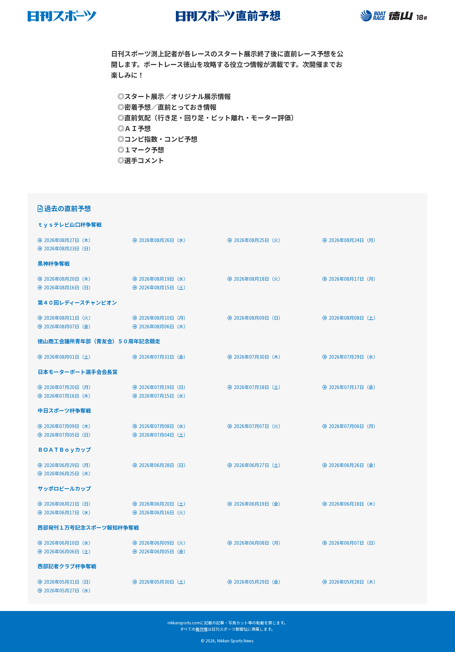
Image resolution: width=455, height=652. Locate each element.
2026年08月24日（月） (353, 240)
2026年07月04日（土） (163, 434)
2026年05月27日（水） (68, 590)
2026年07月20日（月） (68, 387)
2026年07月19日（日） (163, 387)
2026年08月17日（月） (353, 278)
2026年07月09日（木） (68, 426)
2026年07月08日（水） (163, 426)
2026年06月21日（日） (68, 503)
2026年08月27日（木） (68, 240)
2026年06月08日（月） (258, 542)
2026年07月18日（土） (258, 387)
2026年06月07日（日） (353, 542)
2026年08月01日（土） (68, 356)
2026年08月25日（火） (258, 240)
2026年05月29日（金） (258, 581)
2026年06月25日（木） (68, 473)
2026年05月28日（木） (353, 581)
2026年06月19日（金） (258, 503)
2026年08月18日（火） (258, 278)
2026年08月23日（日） (68, 248)
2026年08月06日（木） (163, 326)
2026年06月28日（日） (163, 465)
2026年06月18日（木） (353, 503)
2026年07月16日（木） (68, 395)
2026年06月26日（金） (353, 465)
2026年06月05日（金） (163, 551)
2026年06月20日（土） (163, 503)
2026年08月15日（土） (163, 287)
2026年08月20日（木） (68, 278)
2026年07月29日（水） (353, 356)
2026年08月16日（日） (68, 287)
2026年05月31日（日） (68, 581)
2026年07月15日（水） (163, 395)
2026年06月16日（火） (163, 512)
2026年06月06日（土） (68, 551)
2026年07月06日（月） (353, 426)
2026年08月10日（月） (163, 317)
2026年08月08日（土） (353, 317)
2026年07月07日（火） (258, 426)
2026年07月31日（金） (163, 356)
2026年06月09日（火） (163, 542)
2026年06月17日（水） (68, 512)
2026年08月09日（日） (258, 317)
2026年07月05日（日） (68, 434)
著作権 (202, 629)
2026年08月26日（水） (163, 240)
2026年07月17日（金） (353, 387)
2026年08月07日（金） (68, 326)
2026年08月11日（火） (68, 317)
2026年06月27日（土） (258, 465)
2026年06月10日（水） (68, 542)
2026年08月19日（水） (163, 278)
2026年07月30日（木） (258, 356)
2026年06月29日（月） (68, 465)
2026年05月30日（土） (163, 581)
